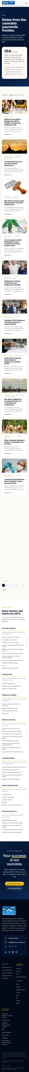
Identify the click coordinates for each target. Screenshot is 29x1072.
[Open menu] (26, 3)
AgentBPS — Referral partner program (6, 1025)
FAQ (17, 998)
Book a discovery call (13, 883)
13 (23, 585)
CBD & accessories (7, 975)
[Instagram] (16, 952)
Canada (18, 971)
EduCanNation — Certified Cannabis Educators (7, 1042)
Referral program (20, 989)
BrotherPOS (5, 978)
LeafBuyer (4, 1038)
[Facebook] (9, 952)
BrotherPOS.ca (6, 1020)
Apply (17, 1003)
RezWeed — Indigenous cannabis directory (7, 1015)
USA (17, 974)
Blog (17, 995)
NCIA (3, 1029)
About (17, 984)
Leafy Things (5, 1035)
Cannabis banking (6, 970)
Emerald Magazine (7, 1032)
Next (4, 589)
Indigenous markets (21, 977)
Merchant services (7, 967)
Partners (18, 987)
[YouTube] (12, 952)
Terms (8, 1065)
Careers (18, 992)
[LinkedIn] (5, 952)
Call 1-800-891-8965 (14, 888)
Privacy (3, 1065)
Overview (18, 968)
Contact (18, 1000)
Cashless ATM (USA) (7, 973)
